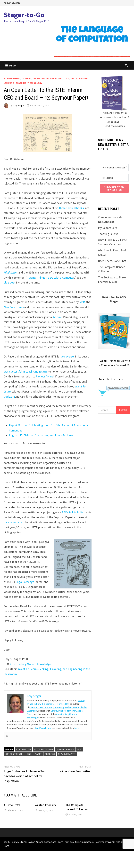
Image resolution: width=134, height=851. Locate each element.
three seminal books (71, 208)
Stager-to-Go (24, 14)
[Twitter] (7, 736)
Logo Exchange (25, 582)
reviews (120, 126)
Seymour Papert (66, 753)
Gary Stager (19, 105)
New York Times (14, 307)
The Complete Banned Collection (77, 807)
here (77, 727)
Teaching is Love (108, 234)
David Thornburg (65, 749)
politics (64, 78)
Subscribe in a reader (111, 379)
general (26, 78)
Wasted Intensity (45, 805)
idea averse (67, 356)
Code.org (9, 396)
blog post (9, 282)
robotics (50, 753)
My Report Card (107, 228)
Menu (12, 65)
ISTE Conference (13, 753)
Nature (57, 317)
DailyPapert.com (43, 727)
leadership (39, 78)
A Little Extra (12, 805)
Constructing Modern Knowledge (30, 664)
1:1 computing (12, 78)
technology (35, 83)
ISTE (79, 749)
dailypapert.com (14, 522)
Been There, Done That (112, 261)
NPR (82, 302)
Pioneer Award (45, 376)
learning (52, 78)
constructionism (43, 749)
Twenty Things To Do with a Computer (50, 277)
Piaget (38, 753)
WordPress (114, 841)
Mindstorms (11, 272)
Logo (28, 753)
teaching (21, 83)
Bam (6, 845)
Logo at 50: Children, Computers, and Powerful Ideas (41, 435)
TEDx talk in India (72, 512)
